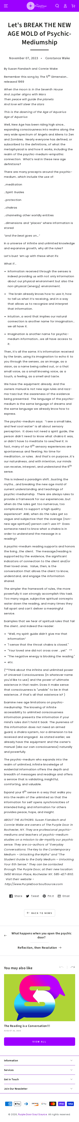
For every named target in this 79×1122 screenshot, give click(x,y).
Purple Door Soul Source (32, 1114)
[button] (57, 6)
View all (39, 1041)
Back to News (41, 913)
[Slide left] (63, 967)
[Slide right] (71, 967)
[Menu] (6, 6)
